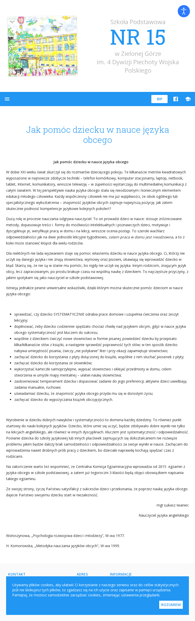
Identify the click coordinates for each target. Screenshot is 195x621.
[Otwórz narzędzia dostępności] (184, 11)
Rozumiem (171, 604)
